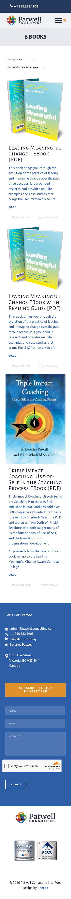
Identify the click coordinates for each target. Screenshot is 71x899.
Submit (16, 784)
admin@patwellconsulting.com (32, 628)
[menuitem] (58, 20)
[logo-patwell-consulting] (24, 20)
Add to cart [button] (22, 217)
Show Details (49, 217)
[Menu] (58, 20)
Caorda (42, 888)
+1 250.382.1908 (26, 6)
